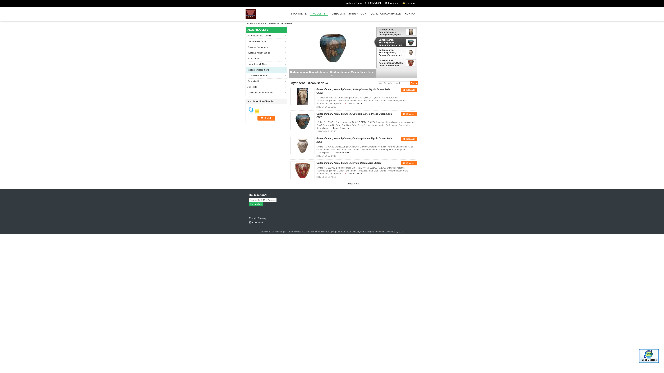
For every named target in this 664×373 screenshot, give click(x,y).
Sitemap (261, 218)
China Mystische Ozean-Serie (302, 232)
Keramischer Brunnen (257, 75)
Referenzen (391, 3)
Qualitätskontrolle (386, 13)
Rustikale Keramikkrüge (258, 53)
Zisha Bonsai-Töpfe (256, 41)
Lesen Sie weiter (354, 103)
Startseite (299, 13)
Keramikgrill (253, 81)
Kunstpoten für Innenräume (260, 93)
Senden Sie (256, 204)
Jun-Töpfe (252, 87)
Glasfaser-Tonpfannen (257, 47)
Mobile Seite (257, 222)
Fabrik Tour (357, 13)
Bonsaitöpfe (253, 58)
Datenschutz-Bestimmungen (273, 232)
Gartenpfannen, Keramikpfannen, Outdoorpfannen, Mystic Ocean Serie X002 (390, 52)
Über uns (338, 13)
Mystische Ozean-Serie (258, 70)
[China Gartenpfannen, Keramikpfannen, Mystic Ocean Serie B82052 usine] (302, 170)
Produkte (318, 13)
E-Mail (252, 218)
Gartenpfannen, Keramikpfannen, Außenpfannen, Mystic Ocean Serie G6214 (390, 32)
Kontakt (411, 13)
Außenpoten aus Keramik (259, 36)
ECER (401, 232)
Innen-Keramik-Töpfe (257, 64)
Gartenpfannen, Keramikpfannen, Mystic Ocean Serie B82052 (391, 63)
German (410, 3)
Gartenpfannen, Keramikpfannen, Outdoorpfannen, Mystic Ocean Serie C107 (390, 42)
